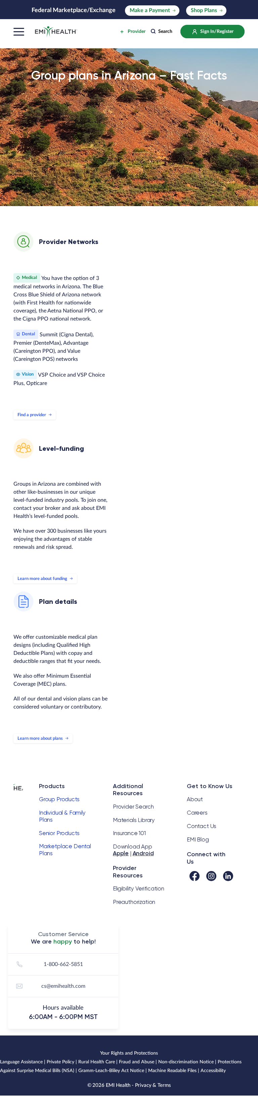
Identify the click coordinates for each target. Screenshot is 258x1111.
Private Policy (60, 1062)
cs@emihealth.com (63, 986)
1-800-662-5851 (63, 964)
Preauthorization (134, 902)
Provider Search (133, 806)
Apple (121, 853)
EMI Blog (198, 839)
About (195, 799)
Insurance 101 (129, 833)
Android (143, 853)
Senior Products (59, 833)
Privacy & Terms (153, 1085)
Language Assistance (21, 1062)
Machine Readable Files (172, 1070)
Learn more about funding (42, 579)
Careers (197, 812)
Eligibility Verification (138, 888)
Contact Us (201, 826)
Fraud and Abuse (136, 1062)
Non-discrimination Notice (186, 1062)
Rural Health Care (96, 1062)
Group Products (59, 799)
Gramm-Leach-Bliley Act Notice (111, 1070)
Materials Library (134, 820)
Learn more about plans (40, 738)
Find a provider (31, 415)
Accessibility (213, 1070)
